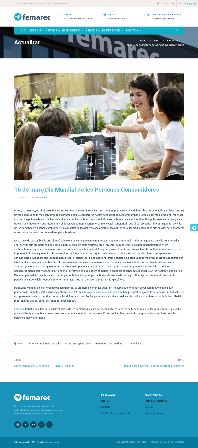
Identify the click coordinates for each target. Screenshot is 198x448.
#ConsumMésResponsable (44, 343)
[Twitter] (17, 424)
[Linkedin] (41, 424)
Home (142, 40)
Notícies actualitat (173, 40)
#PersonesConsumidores (109, 343)
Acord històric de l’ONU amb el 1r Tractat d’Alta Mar (44, 363)
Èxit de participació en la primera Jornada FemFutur (154, 363)
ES (194, 4)
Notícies (154, 40)
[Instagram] (49, 424)
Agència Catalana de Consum (105, 292)
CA (186, 4)
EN (190, 4)
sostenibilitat (135, 343)
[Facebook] (25, 424)
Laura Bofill (42, 198)
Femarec (19, 309)
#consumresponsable (77, 343)
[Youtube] (33, 424)
